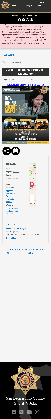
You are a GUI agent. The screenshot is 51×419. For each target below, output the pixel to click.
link (43, 37)
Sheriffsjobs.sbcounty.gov (28, 32)
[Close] (45, 24)
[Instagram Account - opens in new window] (31, 19)
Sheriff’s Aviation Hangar (16, 228)
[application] (32, 185)
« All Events (8, 54)
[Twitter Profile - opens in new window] (24, 19)
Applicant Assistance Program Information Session (10, 196)
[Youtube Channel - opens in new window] (27, 19)
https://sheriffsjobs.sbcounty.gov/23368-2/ (12, 211)
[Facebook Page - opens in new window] (20, 19)
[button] (32, 197)
